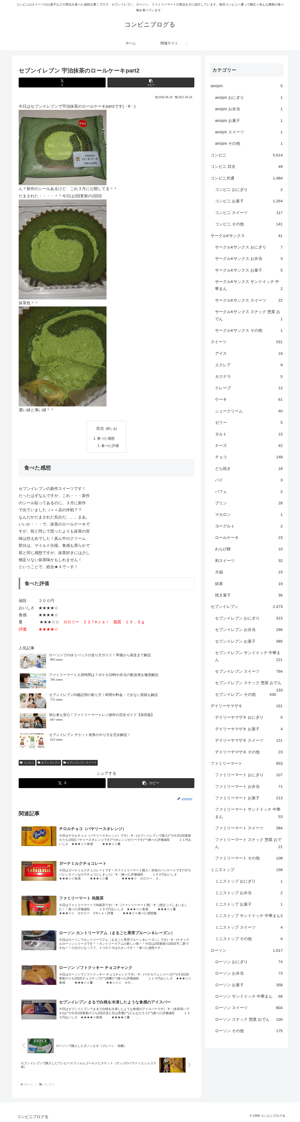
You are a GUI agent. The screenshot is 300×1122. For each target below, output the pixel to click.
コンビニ (28, 762)
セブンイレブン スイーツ (81, 762)
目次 (100, 428)
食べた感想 (106, 438)
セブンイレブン (50, 762)
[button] (150, 82)
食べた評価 (110, 446)
